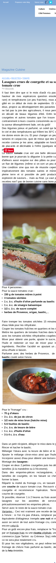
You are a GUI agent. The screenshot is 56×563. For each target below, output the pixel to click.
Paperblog (16, 11)
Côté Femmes (44, 13)
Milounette (9, 89)
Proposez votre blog (22, 2)
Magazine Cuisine (13, 69)
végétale (42, 532)
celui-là (14, 525)
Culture (42, 9)
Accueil (5, 2)
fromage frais (17, 532)
